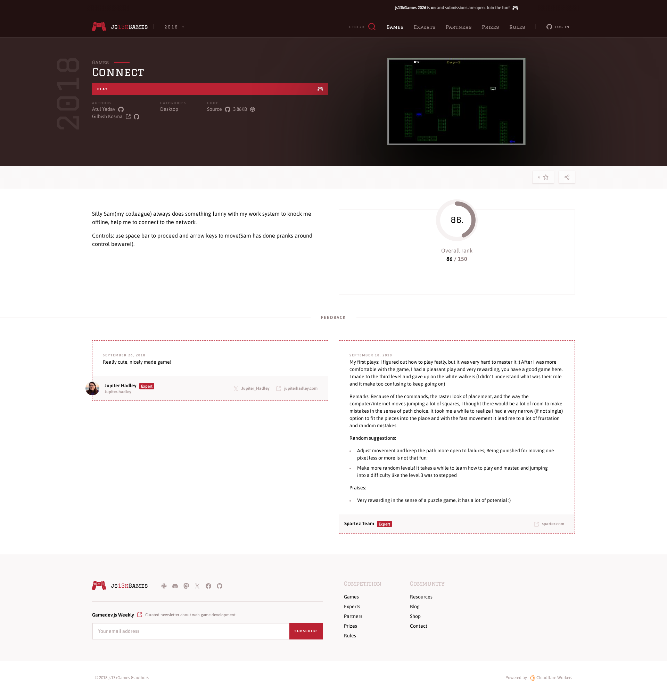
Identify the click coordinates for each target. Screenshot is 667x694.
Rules (517, 27)
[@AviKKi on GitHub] (121, 109)
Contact (418, 626)
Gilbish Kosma (107, 116)
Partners (458, 27)
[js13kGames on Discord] (175, 585)
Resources (421, 597)
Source (214, 109)
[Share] (567, 177)
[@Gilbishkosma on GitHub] (136, 116)
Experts (424, 27)
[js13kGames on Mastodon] (186, 585)
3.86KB (240, 109)
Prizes (490, 27)
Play (102, 89)
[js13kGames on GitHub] (219, 585)
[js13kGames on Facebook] (208, 585)
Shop (415, 616)
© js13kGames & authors (122, 677)
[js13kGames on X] (197, 585)
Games (395, 27)
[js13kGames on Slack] (164, 585)
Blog (415, 606)
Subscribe (306, 631)
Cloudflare (553, 677)
